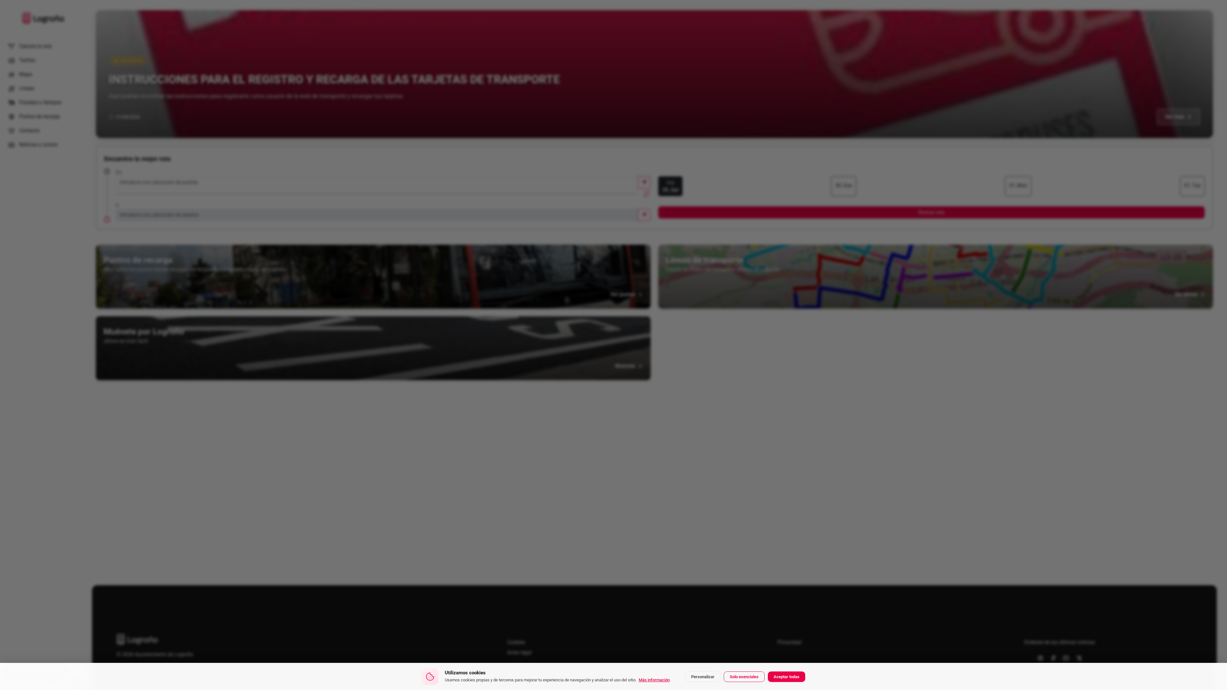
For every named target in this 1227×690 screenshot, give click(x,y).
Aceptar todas (786, 676)
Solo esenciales (744, 676)
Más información (654, 680)
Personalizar (702, 676)
